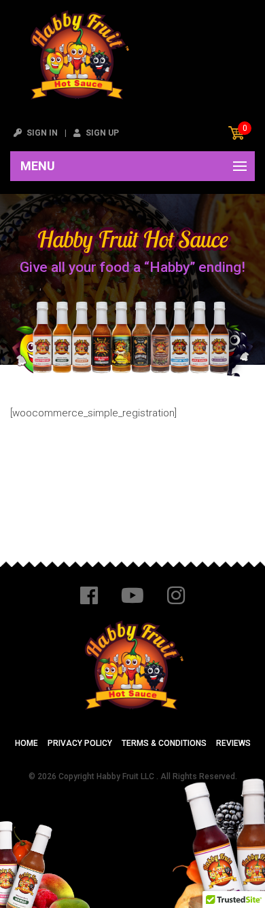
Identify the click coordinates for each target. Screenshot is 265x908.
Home (26, 743)
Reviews (233, 743)
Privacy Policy (80, 743)
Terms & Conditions (164, 743)
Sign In (41, 133)
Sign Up (101, 133)
